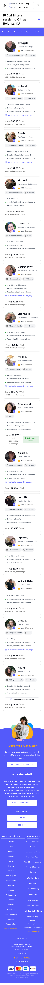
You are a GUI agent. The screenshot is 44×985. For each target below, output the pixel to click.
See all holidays (33, 931)
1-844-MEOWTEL (22, 958)
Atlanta (11, 842)
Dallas (11, 861)
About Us (32, 847)
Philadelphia (11, 895)
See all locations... (11, 929)
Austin (11, 847)
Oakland (11, 890)
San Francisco (11, 914)
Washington (11, 924)
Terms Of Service (14, 976)
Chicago (11, 856)
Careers (33, 872)
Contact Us (22, 938)
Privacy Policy (25, 976)
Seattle (11, 919)
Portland (11, 905)
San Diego (11, 909)
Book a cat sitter (22, 803)
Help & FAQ (33, 884)
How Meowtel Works (33, 852)
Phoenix (11, 900)
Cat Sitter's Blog (33, 889)
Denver (11, 866)
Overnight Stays (33, 905)
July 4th (33, 920)
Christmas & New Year (33, 928)
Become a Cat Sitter (22, 764)
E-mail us (22, 954)
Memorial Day (32, 917)
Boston (11, 851)
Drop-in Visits (33, 900)
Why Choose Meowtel (33, 862)
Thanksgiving (33, 924)
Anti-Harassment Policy (25, 976)
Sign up (22, 825)
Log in (22, 818)
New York (11, 885)
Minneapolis (11, 880)
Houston (11, 871)
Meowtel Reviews (33, 867)
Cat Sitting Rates (32, 857)
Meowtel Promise (33, 842)
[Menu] (4, 5)
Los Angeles (11, 876)
